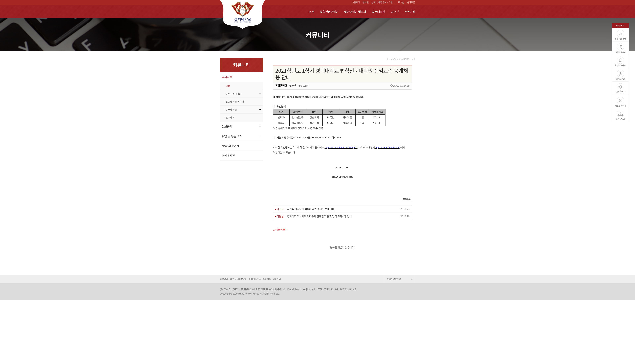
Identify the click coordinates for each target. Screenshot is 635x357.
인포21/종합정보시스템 (381, 2)
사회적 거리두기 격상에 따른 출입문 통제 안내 (311, 209)
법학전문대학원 (329, 11)
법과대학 (230, 117)
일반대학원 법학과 (355, 11)
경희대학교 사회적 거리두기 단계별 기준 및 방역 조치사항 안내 (319, 216)
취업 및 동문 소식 (232, 136)
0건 (294, 85)
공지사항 (227, 77)
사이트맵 (411, 2)
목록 (408, 199)
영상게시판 (228, 155)
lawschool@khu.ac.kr (305, 289)
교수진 (395, 11)
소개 (311, 11)
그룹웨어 (356, 2)
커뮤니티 (409, 11)
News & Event (230, 146)
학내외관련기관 (394, 279)
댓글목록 (280, 230)
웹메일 (365, 2)
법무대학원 (378, 11)
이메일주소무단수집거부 (260, 279)
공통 (228, 85)
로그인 (401, 2)
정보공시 (227, 126)
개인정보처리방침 (238, 279)
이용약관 (224, 279)
